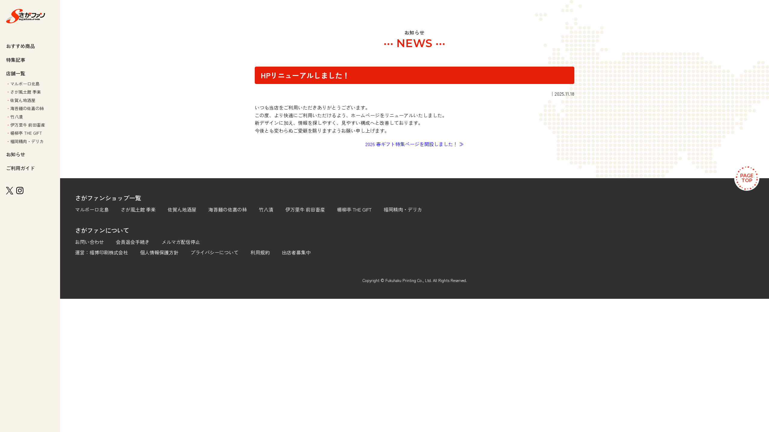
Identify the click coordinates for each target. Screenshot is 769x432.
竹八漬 (16, 117)
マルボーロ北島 (25, 84)
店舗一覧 (15, 73)
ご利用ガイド (20, 168)
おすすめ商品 (20, 46)
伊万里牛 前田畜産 (27, 125)
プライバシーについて (214, 252)
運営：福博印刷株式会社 (101, 252)
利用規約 (260, 252)
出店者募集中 (296, 252)
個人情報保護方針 (159, 252)
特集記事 (15, 59)
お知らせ (15, 154)
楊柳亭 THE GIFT (26, 133)
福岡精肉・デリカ (27, 141)
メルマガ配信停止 (181, 241)
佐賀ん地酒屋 (22, 100)
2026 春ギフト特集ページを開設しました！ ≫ (414, 144)
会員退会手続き (133, 241)
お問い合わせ (89, 241)
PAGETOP (746, 178)
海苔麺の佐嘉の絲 (27, 108)
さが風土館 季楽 (25, 92)
